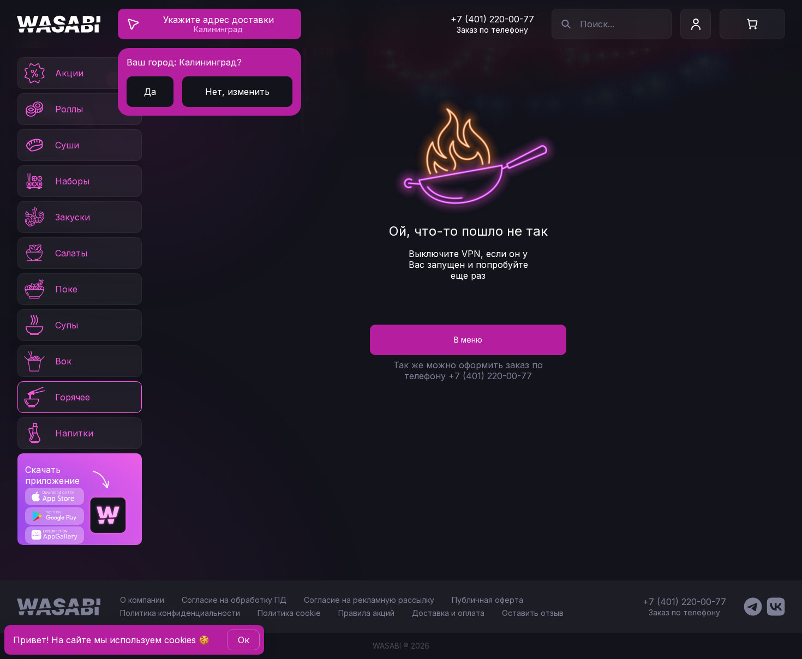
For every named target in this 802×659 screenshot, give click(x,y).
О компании (142, 599)
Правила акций (366, 613)
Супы (66, 325)
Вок (63, 361)
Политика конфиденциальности (180, 613)
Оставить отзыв (533, 613)
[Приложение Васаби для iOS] (54, 496)
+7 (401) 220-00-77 (492, 19)
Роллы (69, 109)
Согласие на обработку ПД (234, 599)
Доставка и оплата (448, 613)
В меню (468, 339)
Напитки (74, 433)
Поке (66, 289)
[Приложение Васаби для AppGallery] (54, 534)
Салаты (71, 253)
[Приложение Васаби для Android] (54, 516)
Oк (243, 639)
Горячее (72, 397)
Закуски (72, 217)
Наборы (72, 181)
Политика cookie (289, 613)
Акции (69, 73)
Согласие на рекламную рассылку (369, 599)
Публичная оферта (487, 599)
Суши (67, 145)
